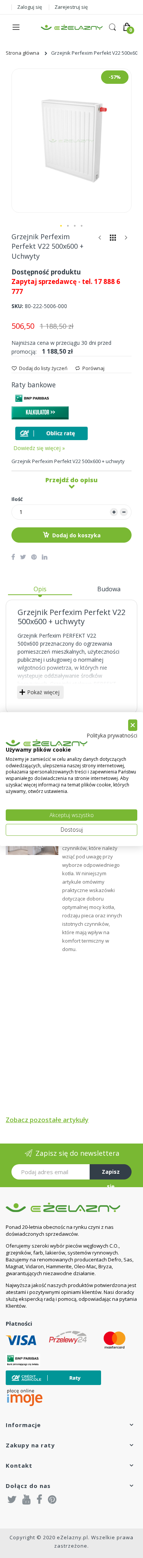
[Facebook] (39, 1499)
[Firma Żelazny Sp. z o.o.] (71, 1207)
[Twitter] (12, 1499)
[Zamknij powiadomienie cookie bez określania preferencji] (132, 725)
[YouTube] (26, 1499)
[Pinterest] (52, 1499)
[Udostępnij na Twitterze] (23, 557)
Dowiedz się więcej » (39, 448)
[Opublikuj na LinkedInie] (44, 557)
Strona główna (22, 52)
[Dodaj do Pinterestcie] (34, 557)
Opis (40, 589)
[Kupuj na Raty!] (51, 433)
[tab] (40, 592)
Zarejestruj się (71, 6)
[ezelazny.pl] (72, 27)
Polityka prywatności (112, 735)
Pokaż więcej (43, 692)
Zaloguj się (29, 6)
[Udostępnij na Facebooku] (13, 557)
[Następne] (126, 239)
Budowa (109, 589)
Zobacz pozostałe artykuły (47, 1119)
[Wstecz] (100, 239)
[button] (61, 226)
